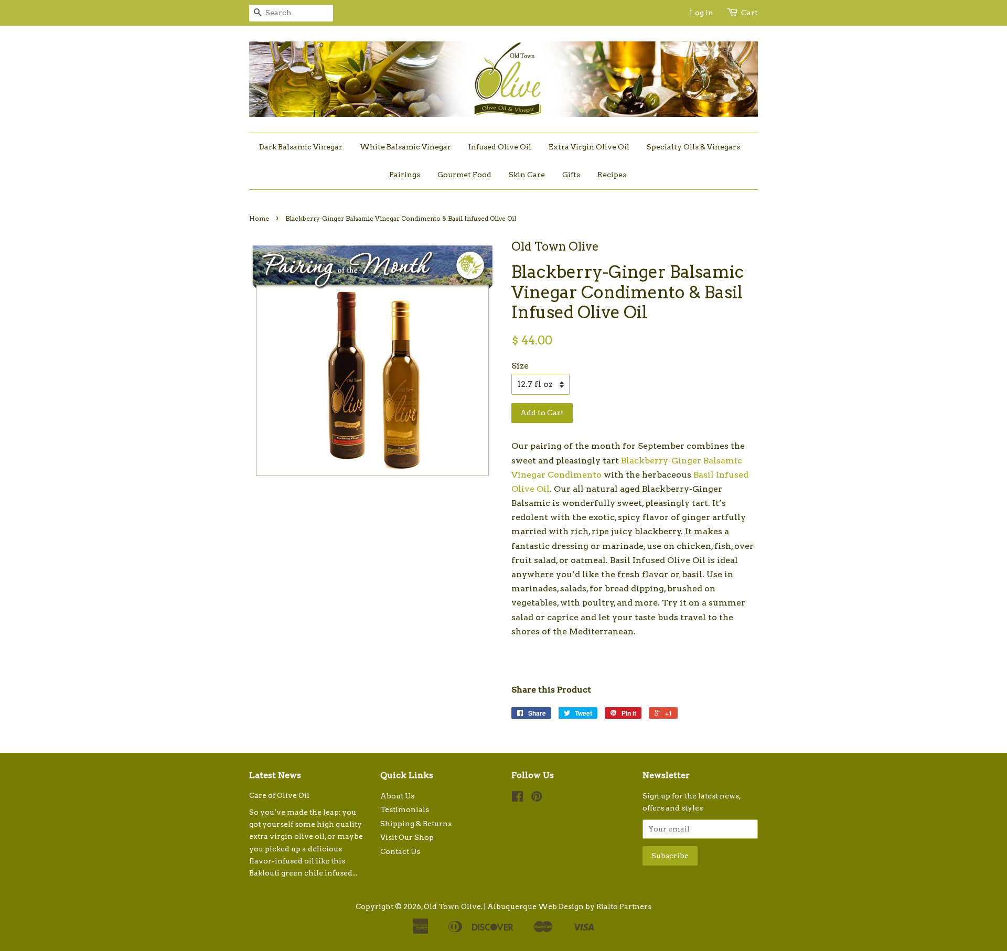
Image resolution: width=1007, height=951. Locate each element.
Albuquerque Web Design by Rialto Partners (569, 906)
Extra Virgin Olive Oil (589, 147)
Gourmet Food (464, 174)
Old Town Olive (452, 906)
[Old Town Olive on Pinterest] (536, 798)
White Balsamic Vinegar (405, 147)
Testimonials (404, 809)
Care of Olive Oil (279, 795)
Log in (701, 12)
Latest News (275, 775)
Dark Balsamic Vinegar (300, 147)
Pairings (404, 174)
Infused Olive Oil (499, 147)
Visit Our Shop (407, 837)
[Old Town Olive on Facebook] (517, 798)
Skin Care (527, 174)
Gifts (571, 174)
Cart (749, 12)
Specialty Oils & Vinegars (693, 147)
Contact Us (400, 851)
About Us (397, 796)
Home (259, 218)
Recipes (611, 174)
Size (520, 366)
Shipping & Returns (416, 823)
